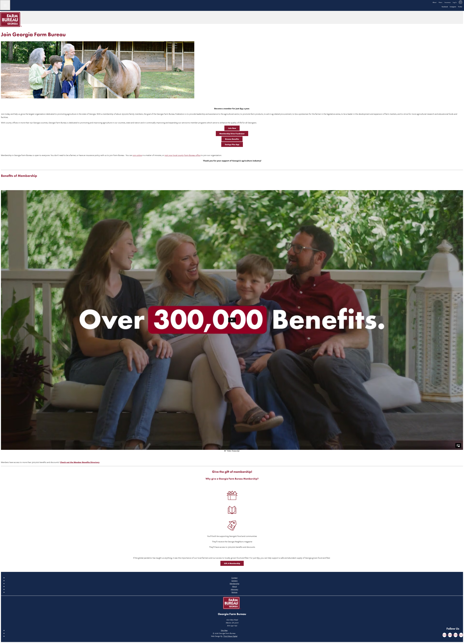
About (434, 2)
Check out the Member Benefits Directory (79, 462)
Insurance (447, 2)
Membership (234, 583)
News (440, 2)
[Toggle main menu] (5, 5)
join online (137, 155)
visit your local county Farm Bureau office (182, 155)
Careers (234, 580)
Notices (234, 592)
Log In (455, 2)
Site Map (224, 630)
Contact (234, 577)
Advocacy (234, 589)
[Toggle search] (460, 2)
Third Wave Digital (230, 636)
